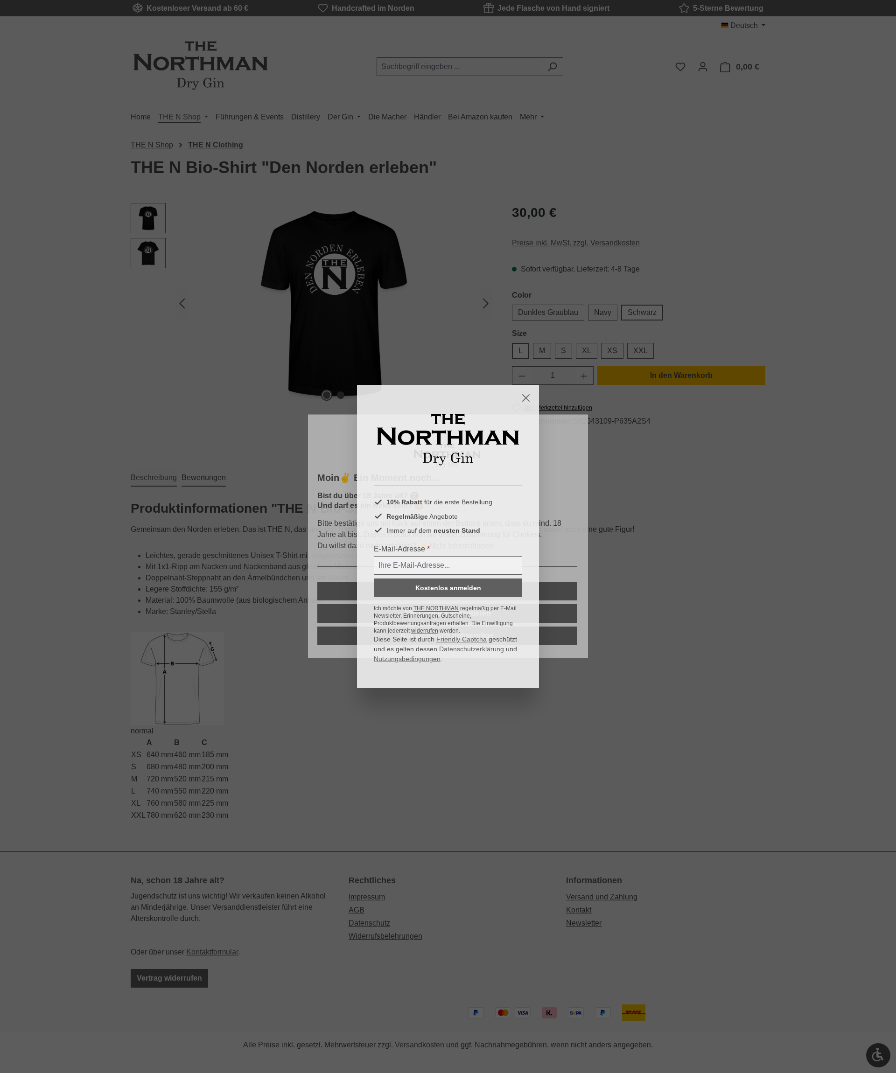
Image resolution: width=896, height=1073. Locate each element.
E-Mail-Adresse (402, 549)
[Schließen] (526, 398)
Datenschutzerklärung (471, 649)
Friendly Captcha (461, 639)
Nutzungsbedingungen (407, 658)
